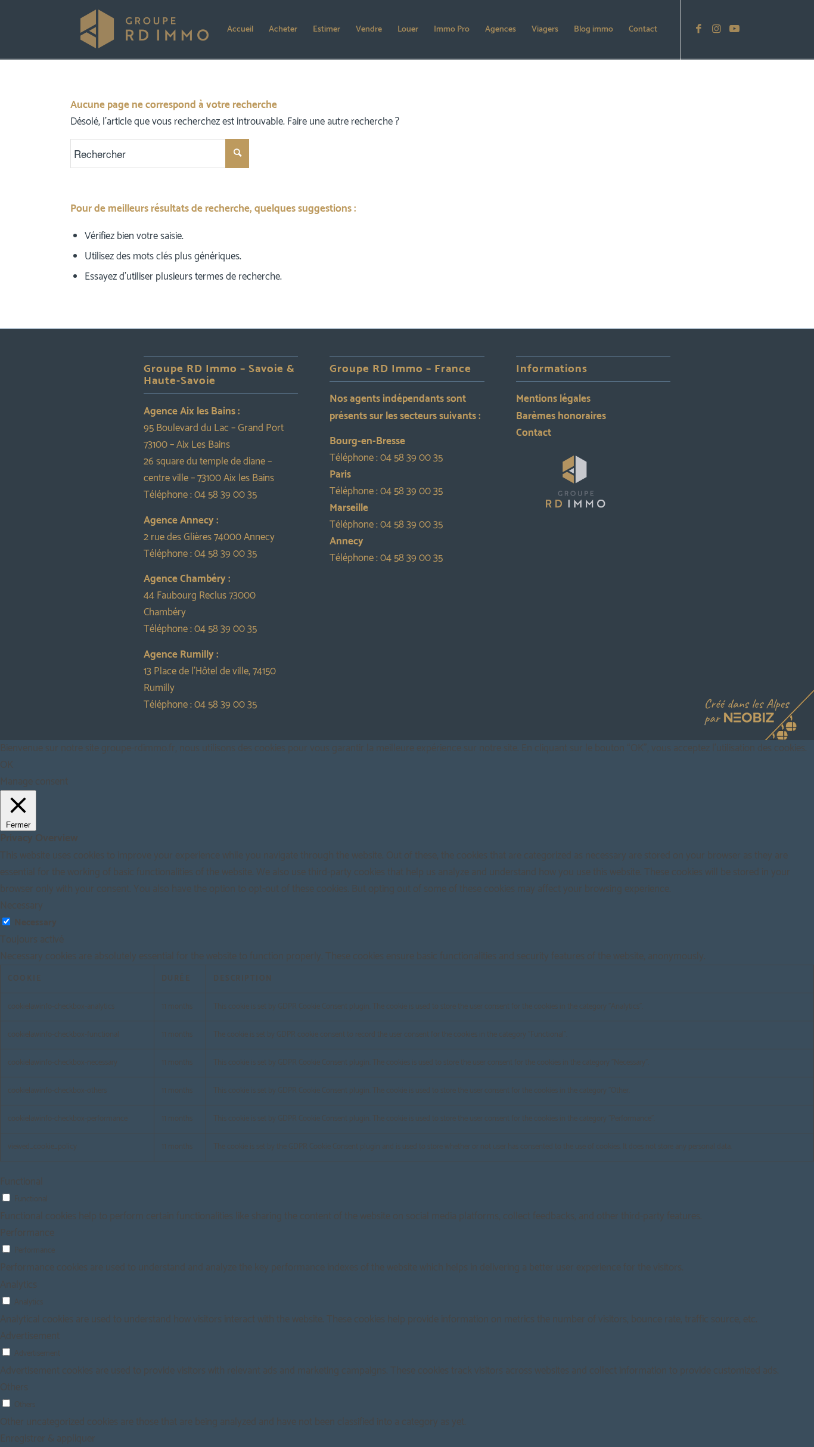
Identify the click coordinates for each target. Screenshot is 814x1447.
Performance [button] (27, 1233)
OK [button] (6, 765)
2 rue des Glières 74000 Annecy (209, 537)
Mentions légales (553, 399)
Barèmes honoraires (561, 416)
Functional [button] (21, 1181)
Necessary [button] (21, 905)
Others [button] (14, 1387)
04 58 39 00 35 (225, 495)
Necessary (35, 922)
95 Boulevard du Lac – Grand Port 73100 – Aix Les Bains (214, 436)
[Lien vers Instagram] (717, 29)
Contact (533, 433)
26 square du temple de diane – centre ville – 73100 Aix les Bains (209, 470)
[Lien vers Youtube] (735, 29)
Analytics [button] (18, 1284)
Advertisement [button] (30, 1336)
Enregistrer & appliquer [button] (47, 1438)
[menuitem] (240, 30)
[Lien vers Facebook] (699, 29)
